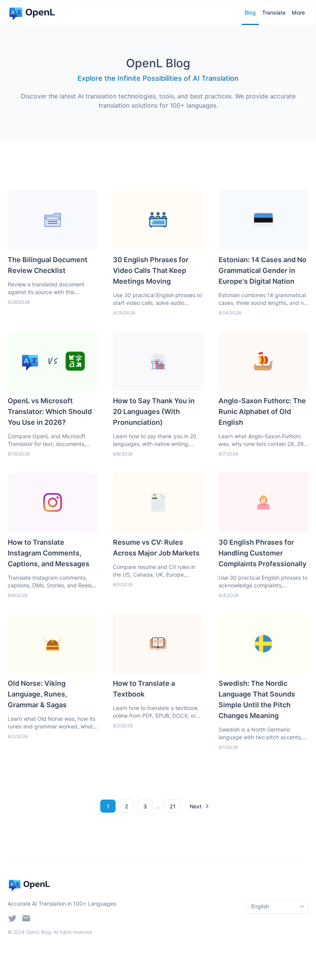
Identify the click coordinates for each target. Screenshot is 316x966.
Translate (274, 12)
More (298, 12)
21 (173, 806)
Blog (250, 12)
